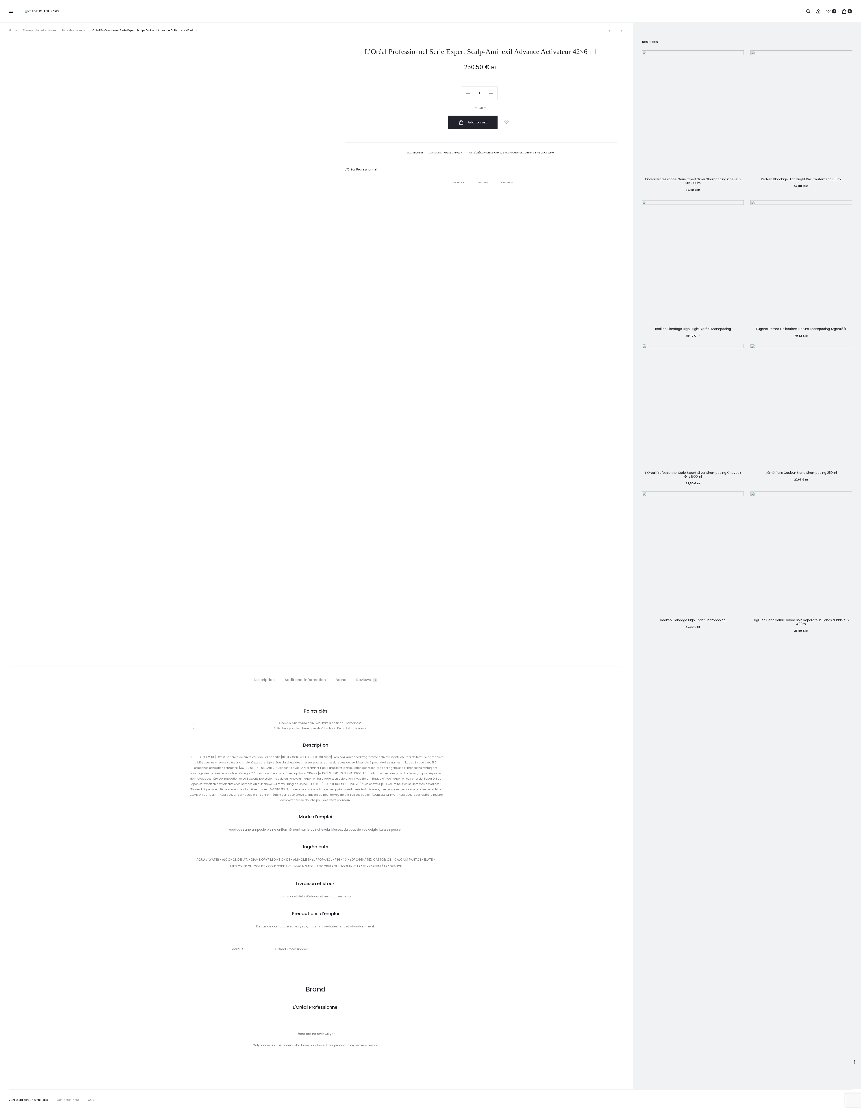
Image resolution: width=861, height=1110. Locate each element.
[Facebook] (823, 1099)
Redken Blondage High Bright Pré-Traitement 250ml (801, 179)
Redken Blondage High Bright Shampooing (693, 620)
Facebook (458, 182)
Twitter (483, 182)
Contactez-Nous (68, 1100)
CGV (91, 1100)
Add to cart (477, 122)
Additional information (305, 679)
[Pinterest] (843, 1099)
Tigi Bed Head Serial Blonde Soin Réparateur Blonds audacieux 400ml (801, 622)
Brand (341, 679)
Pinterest (507, 182)
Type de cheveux (73, 30)
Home (13, 30)
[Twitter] (814, 1099)
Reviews (366, 679)
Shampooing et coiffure (39, 30)
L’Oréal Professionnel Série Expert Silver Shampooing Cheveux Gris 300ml (693, 181)
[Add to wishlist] (506, 122)
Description (264, 679)
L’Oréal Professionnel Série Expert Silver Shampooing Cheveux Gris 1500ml (693, 474)
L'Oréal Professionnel (488, 152)
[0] (828, 11)
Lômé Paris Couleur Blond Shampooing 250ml (801, 472)
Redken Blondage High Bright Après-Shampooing (693, 329)
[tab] (264, 679)
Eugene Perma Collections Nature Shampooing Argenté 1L (801, 329)
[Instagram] (833, 1099)
